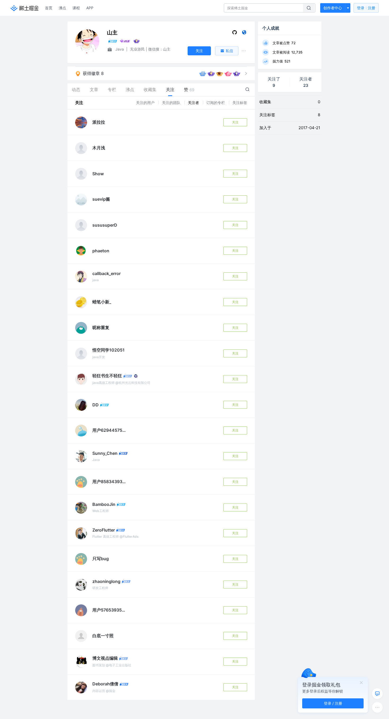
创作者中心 (332, 8)
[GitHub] (234, 33)
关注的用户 (146, 102)
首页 (48, 8)
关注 (235, 122)
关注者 (194, 102)
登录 (366, 8)
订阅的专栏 (216, 102)
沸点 (62, 8)
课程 (76, 8)
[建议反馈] (377, 693)
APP (89, 8)
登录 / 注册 (333, 703)
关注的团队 (172, 102)
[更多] (377, 707)
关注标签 (239, 102)
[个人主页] (244, 33)
